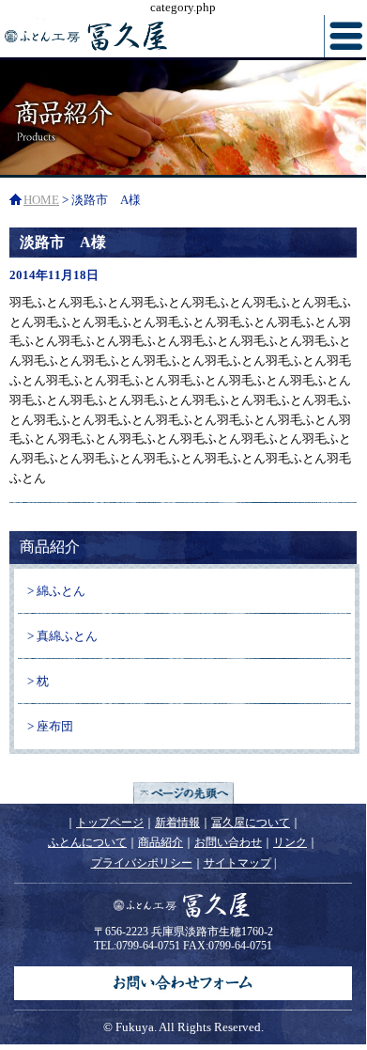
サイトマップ (237, 863)
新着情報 (177, 822)
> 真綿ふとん (62, 636)
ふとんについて (87, 842)
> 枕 (38, 681)
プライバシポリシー (141, 863)
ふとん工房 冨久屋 (134, 36)
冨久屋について (250, 822)
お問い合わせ (228, 842)
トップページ (110, 822)
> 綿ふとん (56, 591)
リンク (290, 842)
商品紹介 (160, 842)
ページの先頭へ (183, 793)
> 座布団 (50, 726)
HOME (41, 200)
